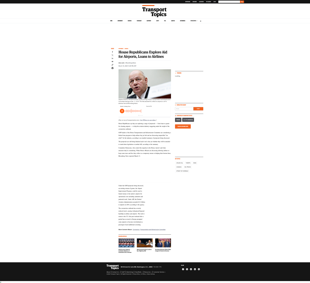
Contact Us (115, 272)
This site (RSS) (199, 269)
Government (120, 21)
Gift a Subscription (189, 120)
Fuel (165, 21)
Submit (198, 108)
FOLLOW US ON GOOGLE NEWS (183, 126)
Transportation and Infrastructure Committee (152, 230)
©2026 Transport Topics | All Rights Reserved (119, 274)
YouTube (191, 269)
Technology (139, 21)
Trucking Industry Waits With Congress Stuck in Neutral (163, 250)
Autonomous (182, 21)
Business (130, 21)
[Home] (155, 11)
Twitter (187, 269)
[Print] (112, 68)
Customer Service (159, 272)
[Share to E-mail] (112, 61)
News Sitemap (151, 274)
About (108, 272)
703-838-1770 (157, 267)
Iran (194, 163)
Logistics (173, 21)
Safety (157, 21)
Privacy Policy (136, 274)
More (200, 21)
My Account (208, 1)
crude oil (179, 163)
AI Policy (143, 274)
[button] (112, 65)
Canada (178, 167)
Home (111, 21)
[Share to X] (112, 55)
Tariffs (188, 163)
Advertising (187, 1)
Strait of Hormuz (182, 171)
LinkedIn (195, 269)
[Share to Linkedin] (112, 58)
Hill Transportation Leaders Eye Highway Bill (144, 250)
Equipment (149, 21)
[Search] (242, 2)
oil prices (187, 167)
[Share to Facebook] (112, 52)
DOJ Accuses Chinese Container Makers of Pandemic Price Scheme (125, 251)
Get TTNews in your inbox (147, 120)
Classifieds (201, 1)
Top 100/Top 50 (193, 21)
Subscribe (195, 1)
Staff (123, 272)
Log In (214, 1)
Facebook (183, 269)
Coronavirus (136, 230)
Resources (147, 272)
